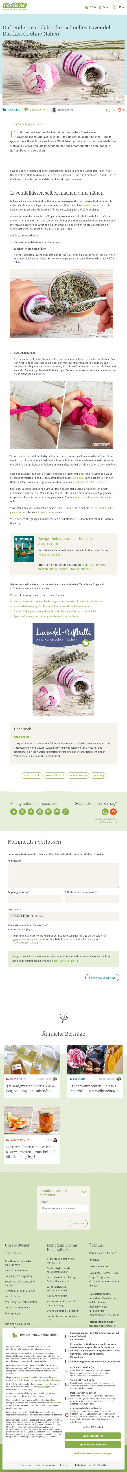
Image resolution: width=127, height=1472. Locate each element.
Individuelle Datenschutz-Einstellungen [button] (92, 1453)
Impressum (65, 1465)
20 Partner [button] (23, 1377)
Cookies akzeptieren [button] (93, 1436)
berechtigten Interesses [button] (49, 1380)
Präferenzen (26, 1465)
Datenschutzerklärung (45, 1465)
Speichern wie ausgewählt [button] (93, 1444)
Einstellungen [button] (44, 1387)
